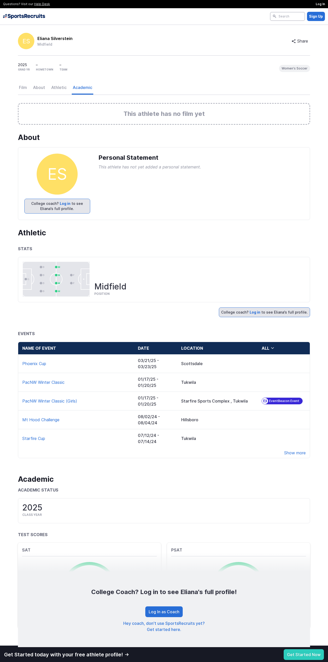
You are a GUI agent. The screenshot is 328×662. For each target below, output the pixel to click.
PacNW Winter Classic (43, 382)
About (39, 87)
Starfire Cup (33, 438)
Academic (82, 87)
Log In (320, 4)
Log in (65, 203)
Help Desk (42, 4)
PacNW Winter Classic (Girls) (49, 401)
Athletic (59, 87)
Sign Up (316, 16)
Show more (295, 452)
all (265, 348)
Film (23, 87)
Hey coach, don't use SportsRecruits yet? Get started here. (164, 626)
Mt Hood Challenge (40, 419)
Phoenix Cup (34, 363)
